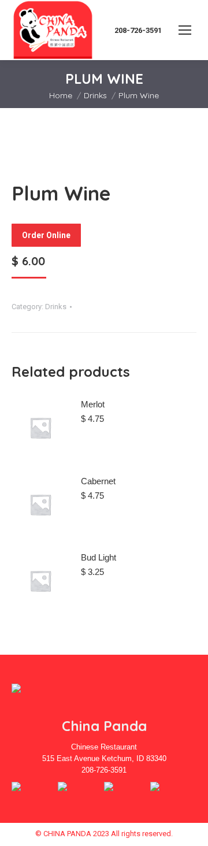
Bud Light (98, 557)
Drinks (55, 306)
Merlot (93, 404)
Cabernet (98, 481)
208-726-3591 (138, 30)
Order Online (46, 235)
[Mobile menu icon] (184, 30)
